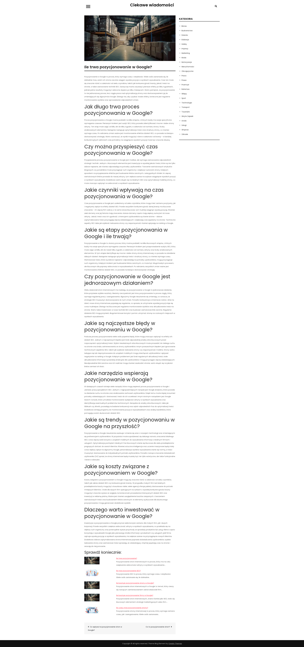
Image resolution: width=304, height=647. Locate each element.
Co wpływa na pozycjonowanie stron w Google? (105, 628)
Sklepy (184, 94)
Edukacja (185, 39)
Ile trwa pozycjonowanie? (126, 558)
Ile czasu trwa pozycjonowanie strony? (132, 608)
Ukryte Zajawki (187, 116)
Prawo (184, 80)
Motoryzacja (187, 62)
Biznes (184, 26)
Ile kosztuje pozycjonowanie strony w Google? (135, 583)
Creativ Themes (175, 643)
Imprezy (185, 48)
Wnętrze (185, 130)
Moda (184, 57)
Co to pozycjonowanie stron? (158, 627)
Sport (184, 98)
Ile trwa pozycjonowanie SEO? (128, 571)
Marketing (186, 53)
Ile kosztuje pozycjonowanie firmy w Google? (134, 595)
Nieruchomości (188, 66)
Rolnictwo (186, 89)
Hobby (184, 44)
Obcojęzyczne (187, 71)
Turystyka (186, 112)
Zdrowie (185, 134)
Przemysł (185, 84)
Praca (184, 75)
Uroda (184, 121)
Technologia (187, 103)
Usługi (184, 125)
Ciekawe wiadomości (152, 5)
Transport (186, 107)
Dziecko (185, 35)
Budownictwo (187, 30)
